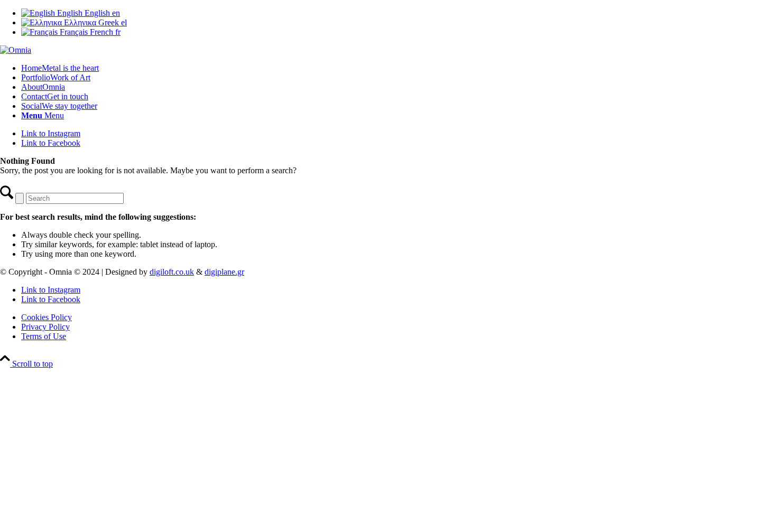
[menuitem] (399, 68)
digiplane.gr (224, 271)
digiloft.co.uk (172, 271)
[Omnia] (15, 49)
